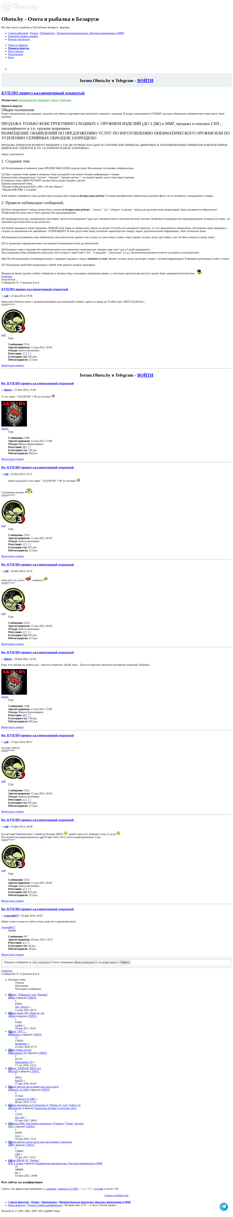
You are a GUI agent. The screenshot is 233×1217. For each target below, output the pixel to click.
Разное (34, 33)
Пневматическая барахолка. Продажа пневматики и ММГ (90, 33)
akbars (8, 389)
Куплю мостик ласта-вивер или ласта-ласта (33, 1086)
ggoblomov (14, 1034)
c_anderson (50, 1188)
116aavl (54, 100)
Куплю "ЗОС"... (17, 1031)
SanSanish (65, 100)
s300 (10, 1145)
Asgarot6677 (11, 915)
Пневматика (47, 33)
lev (16, 1172)
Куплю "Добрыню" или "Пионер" (28, 994)
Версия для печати (19, 39)
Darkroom (43, 100)
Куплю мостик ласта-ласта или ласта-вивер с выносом (40, 1141)
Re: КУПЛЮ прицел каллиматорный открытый (37, 383)
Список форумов (18, 33)
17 (24, 353)
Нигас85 (13, 1071)
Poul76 (19, 1080)
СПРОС (32, 997)
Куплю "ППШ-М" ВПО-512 (24, 1068)
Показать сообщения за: (18, 962)
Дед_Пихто (21, 1006)
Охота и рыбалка (18, 45)
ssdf (6, 295)
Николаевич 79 (17, 1052)
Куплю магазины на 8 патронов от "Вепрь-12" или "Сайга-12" (44, 1105)
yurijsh (12, 1016)
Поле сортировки (63, 962)
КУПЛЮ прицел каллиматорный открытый (43, 93)
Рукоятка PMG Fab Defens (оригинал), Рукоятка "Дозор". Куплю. (46, 1123)
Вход (11, 57)
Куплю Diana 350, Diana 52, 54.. (26, 1013)
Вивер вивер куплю (19, 1049)
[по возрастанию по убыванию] (114, 962)
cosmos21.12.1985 (18, 1089)
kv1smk (99, 1188)
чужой (19, 1163)
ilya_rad (19, 1117)
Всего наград (16, 51)
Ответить (6, 276)
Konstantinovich (28, 100)
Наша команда (16, 1205)
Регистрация (15, 54)
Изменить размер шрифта (23, 36)
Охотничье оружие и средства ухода (55, 1108)
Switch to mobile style (116, 1195)
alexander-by (15, 1108)
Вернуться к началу (12, 365)
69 (24, 447)
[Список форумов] (19, 10)
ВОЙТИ (145, 80)
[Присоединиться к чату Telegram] (224, 1206)
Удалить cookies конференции (44, 1205)
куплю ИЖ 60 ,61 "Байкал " (24, 1160)
